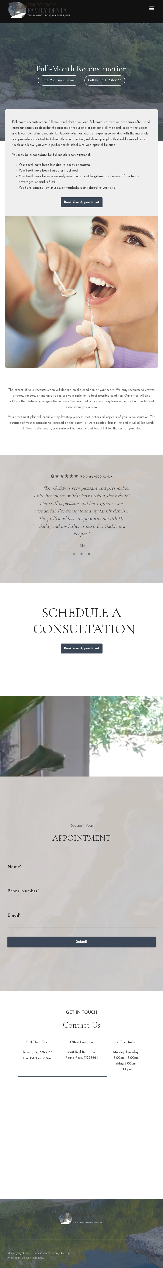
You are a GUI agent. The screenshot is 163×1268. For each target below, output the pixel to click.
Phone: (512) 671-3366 (36, 1052)
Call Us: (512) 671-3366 (104, 80)
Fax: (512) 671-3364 (37, 1058)
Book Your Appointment (59, 80)
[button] (74, 554)
